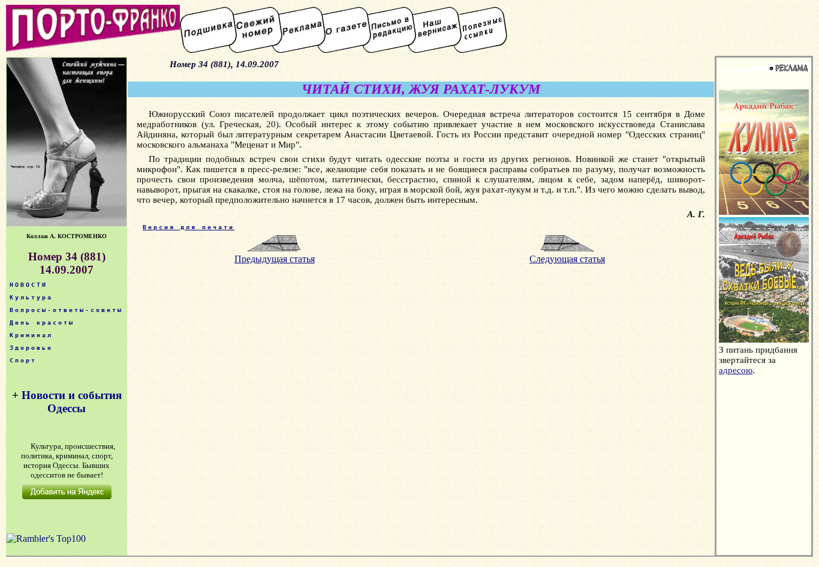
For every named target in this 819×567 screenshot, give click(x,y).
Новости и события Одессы (72, 402)
